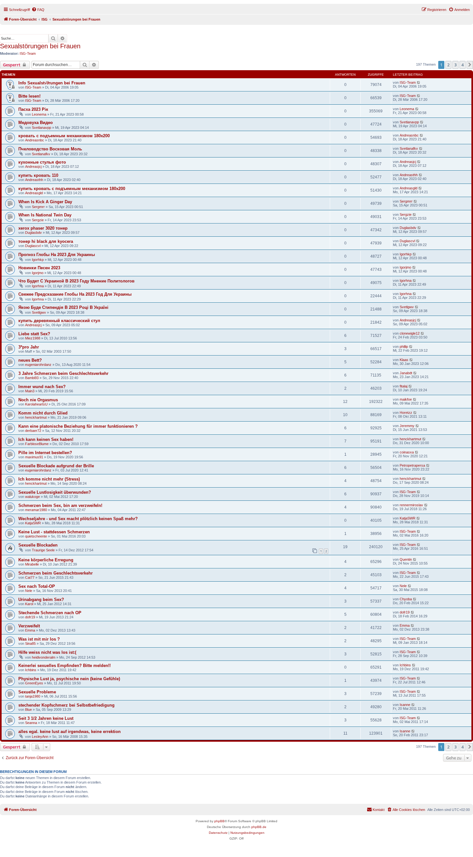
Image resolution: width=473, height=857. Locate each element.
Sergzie (38, 220)
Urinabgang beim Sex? (41, 599)
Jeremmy (407, 426)
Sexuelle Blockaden (38, 545)
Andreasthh (34, 180)
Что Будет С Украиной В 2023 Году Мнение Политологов (76, 281)
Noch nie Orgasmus (38, 399)
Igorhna (38, 286)
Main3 (29, 391)
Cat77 (29, 577)
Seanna (31, 723)
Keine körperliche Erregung (45, 559)
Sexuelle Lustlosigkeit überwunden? (54, 492)
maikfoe (406, 399)
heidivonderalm (43, 657)
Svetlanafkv (41, 154)
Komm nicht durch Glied (43, 413)
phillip (404, 346)
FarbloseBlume (37, 444)
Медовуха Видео (35, 122)
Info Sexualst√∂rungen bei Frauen (51, 83)
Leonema (39, 114)
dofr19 (30, 617)
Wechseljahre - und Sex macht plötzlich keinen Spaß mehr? (78, 518)
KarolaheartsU (36, 404)
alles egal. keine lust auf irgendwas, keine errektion (69, 731)
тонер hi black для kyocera (45, 241)
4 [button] (462, 65)
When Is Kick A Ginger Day (45, 201)
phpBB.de (258, 827)
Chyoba (406, 599)
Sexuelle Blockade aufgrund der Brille (56, 465)
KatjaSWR (33, 523)
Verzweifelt (29, 626)
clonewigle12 (410, 333)
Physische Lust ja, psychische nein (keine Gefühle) (69, 678)
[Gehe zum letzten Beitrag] (419, 82)
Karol (29, 604)
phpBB (219, 821)
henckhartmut (36, 417)
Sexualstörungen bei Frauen (40, 46)
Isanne (405, 705)
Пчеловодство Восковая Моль (50, 149)
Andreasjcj (33, 166)
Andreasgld (34, 193)
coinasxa (407, 452)
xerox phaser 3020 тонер (43, 228)
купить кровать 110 (38, 175)
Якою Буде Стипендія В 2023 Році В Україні (63, 307)
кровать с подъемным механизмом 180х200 (64, 135)
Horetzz (406, 412)
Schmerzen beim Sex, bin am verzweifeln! (60, 505)
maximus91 (34, 457)
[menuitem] (38, 10)
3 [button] (455, 65)
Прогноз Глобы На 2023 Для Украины (56, 254)
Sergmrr (38, 207)
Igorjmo (37, 273)
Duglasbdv (33, 232)
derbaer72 (33, 431)
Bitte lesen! (29, 96)
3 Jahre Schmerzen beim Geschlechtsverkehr (63, 373)
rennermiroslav (411, 505)
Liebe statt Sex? (34, 333)
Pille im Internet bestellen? (45, 452)
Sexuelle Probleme (37, 692)
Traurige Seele (43, 550)
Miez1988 (32, 338)
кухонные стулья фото (42, 162)
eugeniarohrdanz (38, 365)
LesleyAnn (40, 736)
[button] (470, 65)
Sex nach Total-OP (36, 586)
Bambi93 (32, 378)
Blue (28, 709)
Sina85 (30, 643)
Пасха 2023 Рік (33, 109)
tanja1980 (32, 696)
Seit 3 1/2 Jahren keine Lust (45, 718)
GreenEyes (34, 683)
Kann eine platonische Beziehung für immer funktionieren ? (78, 426)
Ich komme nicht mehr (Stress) (49, 479)
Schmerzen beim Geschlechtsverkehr (55, 573)
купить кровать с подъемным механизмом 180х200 (71, 188)
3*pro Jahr (28, 347)
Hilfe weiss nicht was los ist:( (47, 652)
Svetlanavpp (41, 127)
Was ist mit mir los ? (39, 639)
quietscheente (36, 536)
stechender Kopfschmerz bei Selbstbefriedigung (66, 705)
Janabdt (406, 373)
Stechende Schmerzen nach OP (49, 612)
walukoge (32, 497)
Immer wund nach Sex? (42, 386)
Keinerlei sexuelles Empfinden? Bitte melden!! (64, 665)
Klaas (404, 360)
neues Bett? (30, 360)
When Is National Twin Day (44, 215)
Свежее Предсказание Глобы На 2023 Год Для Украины (75, 294)
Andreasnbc (34, 140)
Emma (30, 630)
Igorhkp (38, 260)
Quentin (406, 559)
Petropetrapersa (412, 465)
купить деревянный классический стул (59, 320)
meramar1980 (36, 510)
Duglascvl (33, 246)
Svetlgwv (39, 312)
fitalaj (403, 386)
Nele (28, 591)
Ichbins (30, 670)
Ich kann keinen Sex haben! (45, 439)
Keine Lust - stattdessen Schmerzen (54, 531)
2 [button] (448, 65)
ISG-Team (28, 53)
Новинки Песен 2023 (39, 267)
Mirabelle (32, 564)
